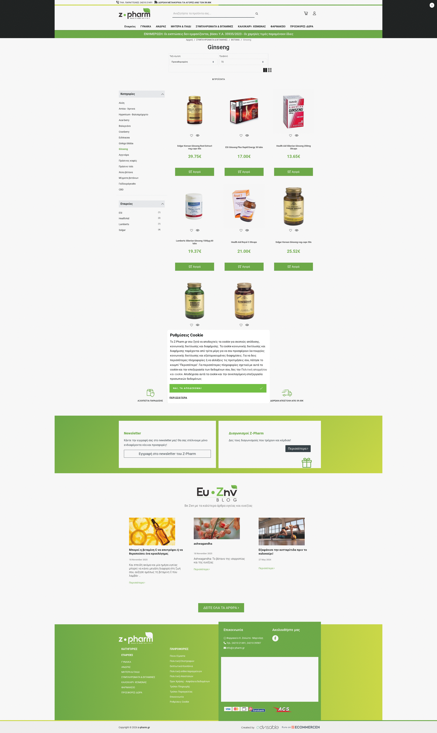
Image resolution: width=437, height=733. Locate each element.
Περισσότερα (178, 397)
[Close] (432, 5)
